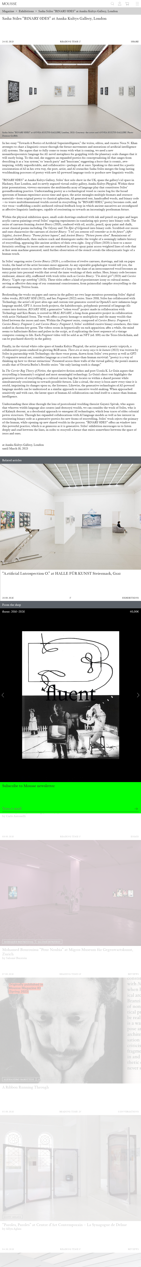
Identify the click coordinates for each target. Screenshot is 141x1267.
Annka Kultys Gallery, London (24, 444)
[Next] (138, 516)
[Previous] (3, 516)
